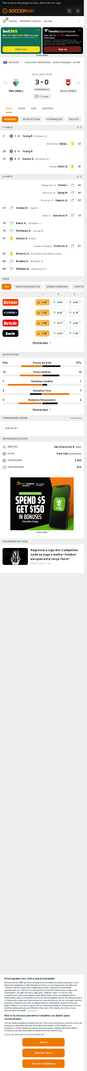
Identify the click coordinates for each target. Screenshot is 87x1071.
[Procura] (69, 11)
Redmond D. (39, 269)
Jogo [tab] (8, 108)
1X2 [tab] (6, 286)
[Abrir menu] (78, 11)
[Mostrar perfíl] (15, 82)
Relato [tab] (74, 119)
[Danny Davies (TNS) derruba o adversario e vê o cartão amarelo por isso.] (11, 238)
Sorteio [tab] (47, 108)
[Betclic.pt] (10, 323)
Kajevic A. (62, 200)
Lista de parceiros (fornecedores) (24, 1034)
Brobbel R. (42, 159)
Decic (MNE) (68, 91)
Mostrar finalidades (43, 1063)
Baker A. (21, 223)
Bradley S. (22, 261)
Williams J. (34, 223)
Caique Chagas (43, 246)
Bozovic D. (47, 200)
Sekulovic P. (60, 215)
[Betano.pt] (10, 302)
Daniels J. (40, 136)
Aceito (43, 1042)
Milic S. (46, 215)
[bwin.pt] (10, 333)
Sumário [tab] (10, 119)
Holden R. (22, 208)
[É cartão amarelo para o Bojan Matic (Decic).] (72, 167)
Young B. (38, 231)
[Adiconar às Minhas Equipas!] (5, 82)
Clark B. (34, 208)
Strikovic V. (61, 246)
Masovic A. (49, 192)
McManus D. (23, 231)
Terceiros (32, 1010)
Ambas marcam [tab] (57, 286)
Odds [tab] (21, 108)
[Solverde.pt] (10, 312)
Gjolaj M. (62, 192)
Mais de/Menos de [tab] (28, 286)
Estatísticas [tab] (31, 119)
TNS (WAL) (15, 91)
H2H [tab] (33, 108)
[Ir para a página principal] (21, 11)
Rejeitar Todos (43, 1052)
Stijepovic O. (48, 185)
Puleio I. (63, 185)
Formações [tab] (54, 119)
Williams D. (23, 269)
